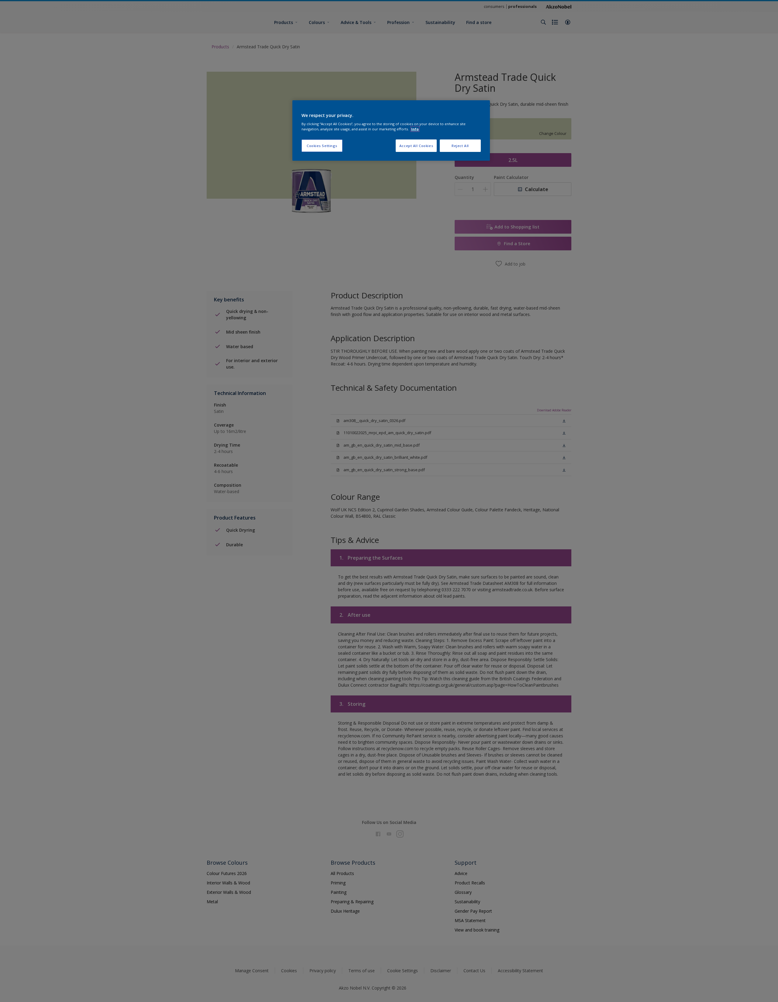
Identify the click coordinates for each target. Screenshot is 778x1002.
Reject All (460, 145)
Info (415, 129)
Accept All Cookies (416, 145)
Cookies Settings (322, 145)
